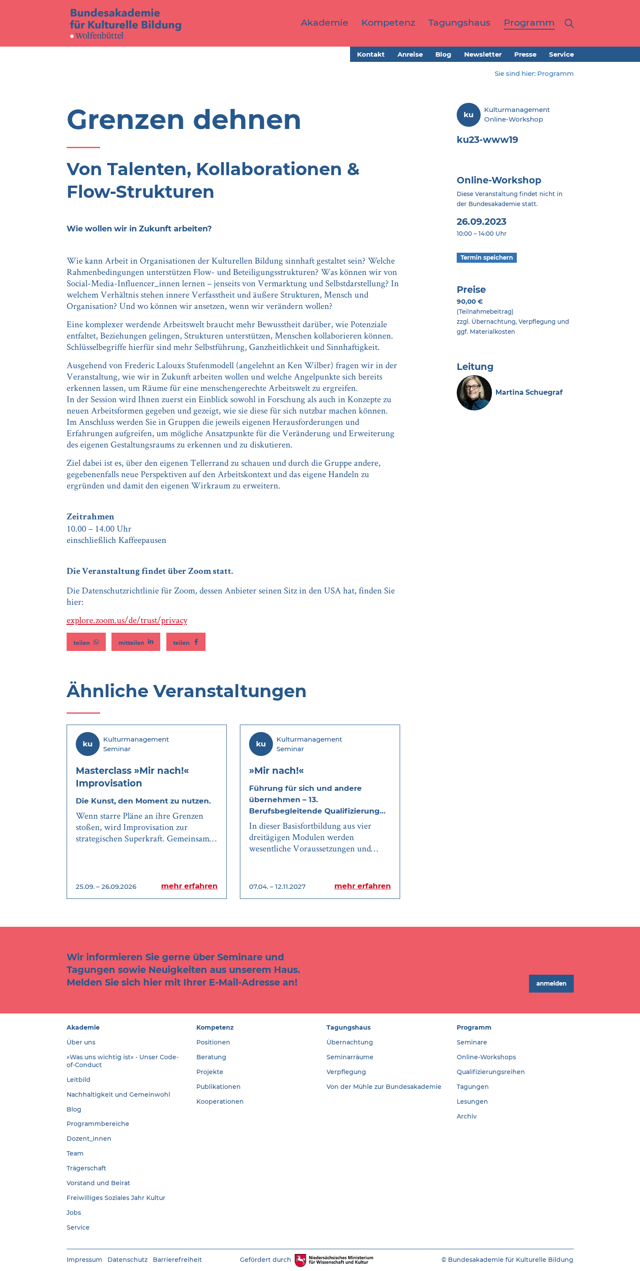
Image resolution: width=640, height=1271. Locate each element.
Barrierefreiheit (177, 1260)
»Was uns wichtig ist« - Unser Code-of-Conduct (123, 1061)
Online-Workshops (486, 1057)
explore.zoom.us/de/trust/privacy (127, 620)
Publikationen (218, 1087)
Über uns (81, 1042)
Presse (525, 54)
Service (561, 54)
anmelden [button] (551, 983)
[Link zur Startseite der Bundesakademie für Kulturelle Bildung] (126, 23)
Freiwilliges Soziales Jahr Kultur (116, 1198)
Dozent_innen (89, 1138)
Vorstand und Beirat (98, 1183)
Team (75, 1153)
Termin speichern (487, 257)
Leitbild (79, 1080)
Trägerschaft (86, 1168)
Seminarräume (350, 1057)
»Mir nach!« (276, 770)
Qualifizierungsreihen (491, 1072)
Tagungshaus (349, 1027)
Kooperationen (220, 1101)
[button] (86, 642)
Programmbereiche (98, 1124)
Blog (443, 54)
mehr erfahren (189, 885)
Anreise (410, 54)
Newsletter (483, 54)
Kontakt (371, 54)
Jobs (74, 1213)
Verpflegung (346, 1072)
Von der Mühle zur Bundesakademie (384, 1087)
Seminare (472, 1042)
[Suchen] (567, 23)
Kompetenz (215, 1027)
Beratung (211, 1057)
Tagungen (473, 1087)
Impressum (84, 1260)
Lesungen (472, 1101)
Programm (555, 73)
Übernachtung (350, 1042)
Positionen (213, 1042)
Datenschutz (128, 1260)
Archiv (467, 1116)
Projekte (209, 1072)
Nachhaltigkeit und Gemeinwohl (118, 1094)
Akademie (83, 1027)
